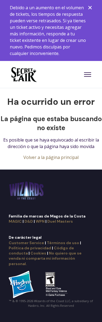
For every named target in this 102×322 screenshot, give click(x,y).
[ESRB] (57, 284)
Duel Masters (60, 221)
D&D (28, 221)
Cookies (38, 253)
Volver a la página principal (51, 157)
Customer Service (26, 242)
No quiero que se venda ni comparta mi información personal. (45, 258)
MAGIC (15, 221)
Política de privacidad (30, 248)
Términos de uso (63, 242)
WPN (40, 221)
